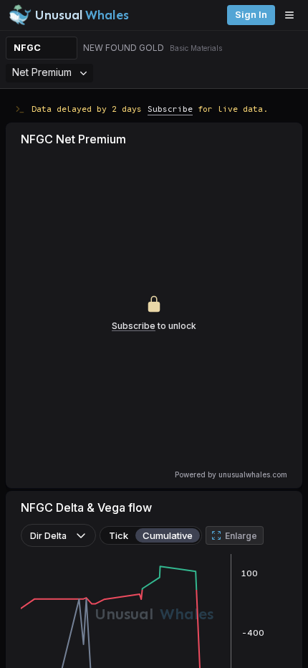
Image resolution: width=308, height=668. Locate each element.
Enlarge (241, 535)
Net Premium (42, 72)
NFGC (27, 47)
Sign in (251, 14)
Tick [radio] (118, 535)
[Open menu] (293, 15)
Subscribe (170, 108)
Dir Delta (48, 535)
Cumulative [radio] (168, 535)
